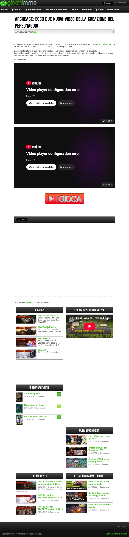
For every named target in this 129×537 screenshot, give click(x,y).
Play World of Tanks (47, 327)
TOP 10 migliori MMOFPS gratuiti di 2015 (50, 496)
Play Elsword (44, 338)
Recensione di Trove (34, 405)
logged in (30, 302)
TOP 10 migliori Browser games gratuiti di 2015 (50, 483)
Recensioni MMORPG (56, 9)
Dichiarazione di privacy (116, 534)
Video (101, 9)
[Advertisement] (64, 254)
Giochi (17, 9)
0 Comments (39, 408)
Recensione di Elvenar (35, 416)
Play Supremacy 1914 (48, 316)
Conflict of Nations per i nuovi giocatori (100, 460)
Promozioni (113, 9)
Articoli (75, 9)
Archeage (102, 44)
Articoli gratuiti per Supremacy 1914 (97, 449)
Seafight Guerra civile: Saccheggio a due (99, 494)
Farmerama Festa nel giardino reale (98, 483)
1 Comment (39, 396)
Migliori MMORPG (33, 9)
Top (123, 526)
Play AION (42, 350)
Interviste (87, 9)
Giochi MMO (121, 3)
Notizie (4, 9)
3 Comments (39, 419)
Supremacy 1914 (32, 393)
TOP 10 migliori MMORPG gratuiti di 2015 (50, 508)
